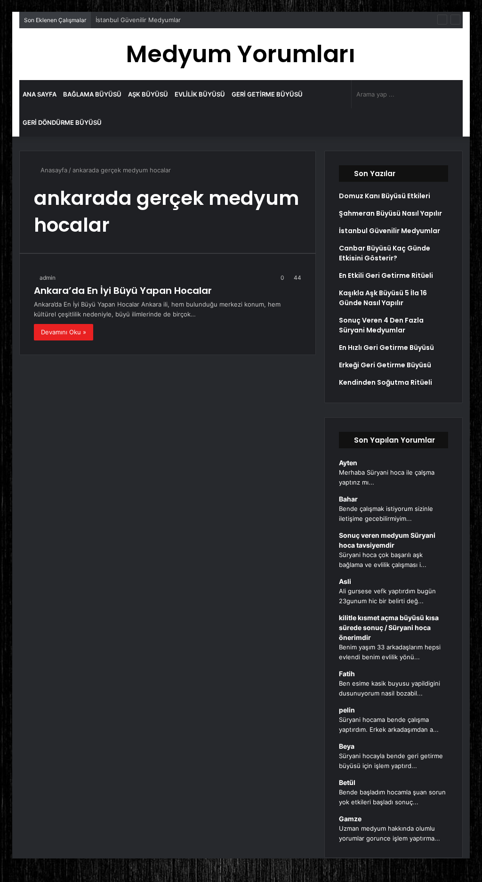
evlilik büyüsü (200, 94)
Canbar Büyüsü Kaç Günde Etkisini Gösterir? (384, 253)
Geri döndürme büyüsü (62, 122)
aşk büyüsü (148, 94)
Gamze (350, 819)
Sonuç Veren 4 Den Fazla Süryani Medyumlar (381, 325)
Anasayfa (53, 170)
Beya (346, 746)
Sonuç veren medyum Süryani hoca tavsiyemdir (387, 540)
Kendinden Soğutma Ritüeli (385, 382)
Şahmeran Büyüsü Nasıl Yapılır (390, 213)
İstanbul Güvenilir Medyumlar (138, 20)
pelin (347, 710)
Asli (345, 581)
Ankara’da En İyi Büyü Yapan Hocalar (123, 290)
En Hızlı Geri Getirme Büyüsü (386, 347)
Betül (347, 782)
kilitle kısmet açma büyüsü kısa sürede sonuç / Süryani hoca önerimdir (389, 627)
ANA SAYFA (39, 94)
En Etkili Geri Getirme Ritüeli (386, 275)
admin (48, 277)
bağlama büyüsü (92, 94)
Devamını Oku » (63, 332)
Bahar (348, 499)
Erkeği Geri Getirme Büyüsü (385, 365)
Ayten (348, 463)
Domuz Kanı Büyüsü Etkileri (384, 196)
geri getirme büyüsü (267, 94)
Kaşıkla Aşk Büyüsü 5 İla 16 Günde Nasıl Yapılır (383, 297)
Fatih (347, 674)
